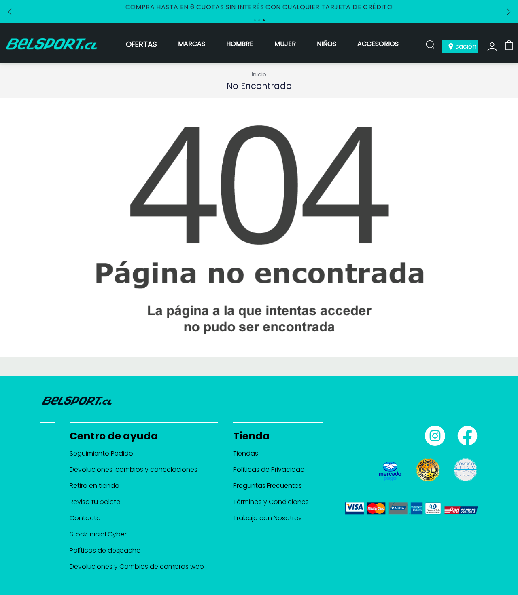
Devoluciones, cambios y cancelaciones (133, 469)
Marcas (191, 44)
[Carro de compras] (509, 44)
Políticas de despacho (105, 550)
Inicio (259, 74)
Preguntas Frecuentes (267, 485)
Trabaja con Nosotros (267, 518)
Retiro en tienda (94, 485)
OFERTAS (141, 44)
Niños (326, 44)
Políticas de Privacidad (269, 469)
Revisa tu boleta (95, 501)
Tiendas (245, 453)
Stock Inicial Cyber (98, 534)
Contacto (85, 518)
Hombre (239, 44)
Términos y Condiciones (271, 501)
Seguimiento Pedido (101, 453)
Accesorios (378, 44)
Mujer (285, 44)
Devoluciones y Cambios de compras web (137, 566)
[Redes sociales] (433, 432)
